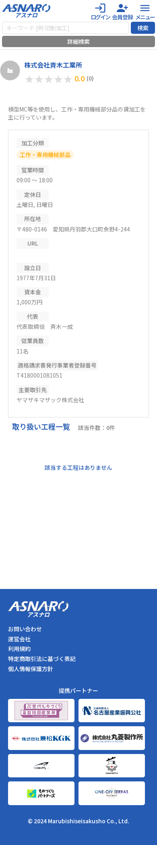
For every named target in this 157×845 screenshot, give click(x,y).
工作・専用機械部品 (45, 155)
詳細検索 (78, 41)
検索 (143, 28)
